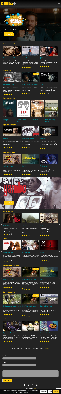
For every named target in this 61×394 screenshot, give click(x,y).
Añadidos (5, 44)
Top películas (6, 152)
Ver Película (9, 34)
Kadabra (35, 388)
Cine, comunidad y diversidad (11, 265)
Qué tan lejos (34, 120)
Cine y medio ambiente (9, 292)
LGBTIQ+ (5, 238)
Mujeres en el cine (8, 211)
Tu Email (4, 362)
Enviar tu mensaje (7, 380)
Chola (9, 71)
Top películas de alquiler (9, 124)
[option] (12, 56)
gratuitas (12, 152)
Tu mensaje (4, 368)
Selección (5, 71)
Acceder (47, 348)
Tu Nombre (4, 355)
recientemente (11, 44)
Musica (5, 319)
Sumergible (6, 120)
